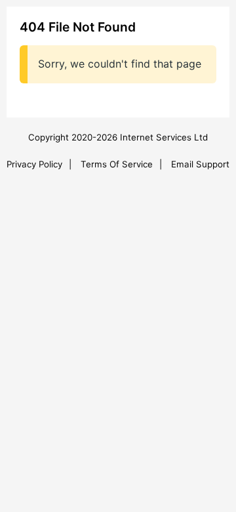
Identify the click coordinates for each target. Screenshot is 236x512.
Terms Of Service (117, 164)
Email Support (200, 164)
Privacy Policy (34, 164)
